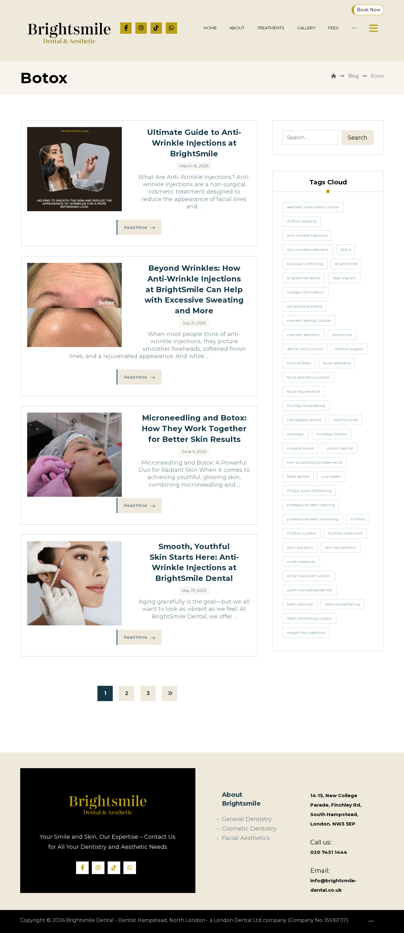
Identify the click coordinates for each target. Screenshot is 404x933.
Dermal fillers (299, 363)
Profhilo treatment (345, 533)
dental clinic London (305, 348)
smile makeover (301, 561)
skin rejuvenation (340, 547)
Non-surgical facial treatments (314, 462)
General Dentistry (247, 819)
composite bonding (304, 306)
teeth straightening (342, 604)
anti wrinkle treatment (308, 249)
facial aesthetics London (308, 377)
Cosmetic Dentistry (249, 828)
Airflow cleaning (302, 221)
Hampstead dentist (304, 419)
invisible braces (300, 448)
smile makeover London (308, 575)
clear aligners (344, 277)
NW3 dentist (298, 476)
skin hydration (300, 547)
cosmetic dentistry (303, 334)
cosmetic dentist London (309, 320)
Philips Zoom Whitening (309, 490)
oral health (331, 476)
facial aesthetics (337, 363)
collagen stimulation (305, 292)
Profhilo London (301, 533)
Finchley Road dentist (306, 405)
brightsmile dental (303, 277)
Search (357, 137)
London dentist (339, 448)
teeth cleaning (300, 604)
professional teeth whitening (313, 519)
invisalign (295, 434)
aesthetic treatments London (313, 207)
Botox (346, 249)
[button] (126, 28)
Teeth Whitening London (309, 618)
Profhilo (358, 519)
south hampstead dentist (309, 590)
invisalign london (331, 434)
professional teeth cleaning (311, 504)
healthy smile (345, 419)
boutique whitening (305, 263)
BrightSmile (346, 263)
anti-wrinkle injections (307, 235)
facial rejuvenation (303, 391)
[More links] (354, 28)
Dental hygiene (349, 348)
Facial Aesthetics (246, 838)
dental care (342, 334)
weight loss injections (306, 632)
